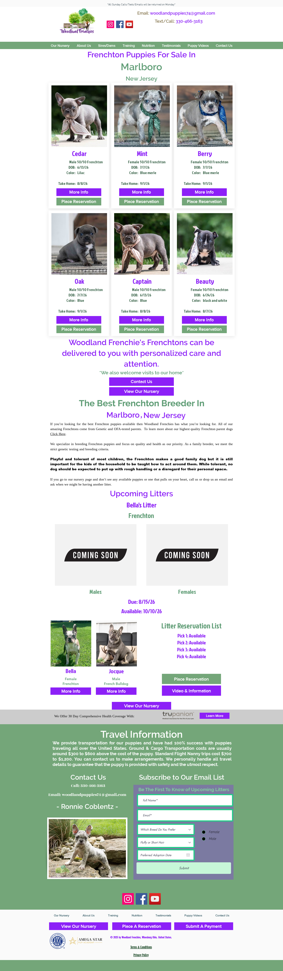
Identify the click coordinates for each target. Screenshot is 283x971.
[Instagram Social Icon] (110, 24)
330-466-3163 (189, 21)
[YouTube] (129, 24)
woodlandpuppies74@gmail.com (182, 13)
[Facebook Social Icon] (120, 24)
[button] (78, 192)
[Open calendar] (188, 855)
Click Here (57, 434)
